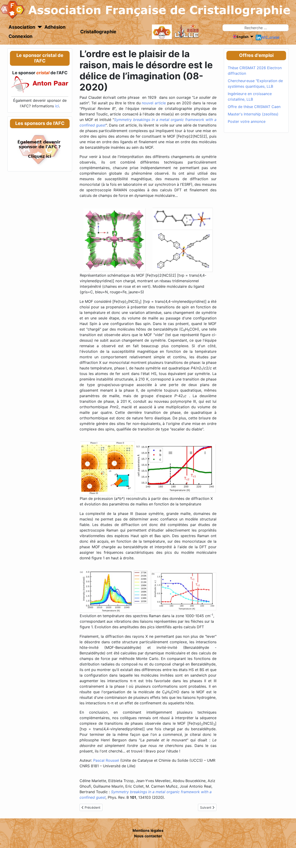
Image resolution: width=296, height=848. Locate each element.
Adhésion (54, 27)
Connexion (20, 36)
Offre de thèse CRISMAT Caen (254, 106)
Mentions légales (148, 830)
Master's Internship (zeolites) (253, 114)
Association (22, 27)
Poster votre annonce (246, 121)
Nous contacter (148, 836)
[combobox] (255, 27)
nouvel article (154, 103)
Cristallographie (98, 31)
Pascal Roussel (106, 760)
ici (57, 106)
